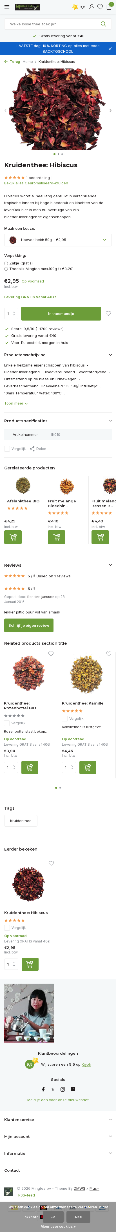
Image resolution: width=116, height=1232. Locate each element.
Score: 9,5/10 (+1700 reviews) (37, 328)
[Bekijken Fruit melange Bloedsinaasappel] (66, 487)
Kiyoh (86, 1064)
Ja (53, 1217)
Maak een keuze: (19, 228)
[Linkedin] (73, 1089)
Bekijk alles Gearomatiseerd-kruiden (36, 183)
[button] (54, 154)
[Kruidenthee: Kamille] (86, 674)
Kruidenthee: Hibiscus (26, 912)
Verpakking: (15, 255)
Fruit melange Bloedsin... (62, 503)
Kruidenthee (21, 820)
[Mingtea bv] (29, 7)
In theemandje (61, 313)
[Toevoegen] (13, 537)
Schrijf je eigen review (28, 625)
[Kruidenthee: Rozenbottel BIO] (28, 674)
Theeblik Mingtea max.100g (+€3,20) (41, 268)
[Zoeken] (104, 24)
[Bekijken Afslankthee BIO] (23, 487)
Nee (78, 1217)
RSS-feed (26, 1195)
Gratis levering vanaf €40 (33, 335)
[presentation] (5, 110)
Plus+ (94, 1188)
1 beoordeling (38, 177)
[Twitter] (53, 1089)
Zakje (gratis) (21, 263)
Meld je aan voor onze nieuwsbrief (58, 1100)
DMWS (79, 1188)
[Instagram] (63, 1089)
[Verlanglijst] (100, 7)
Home (28, 61)
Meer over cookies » (58, 1226)
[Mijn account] (91, 7)
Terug (14, 61)
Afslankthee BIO (23, 501)
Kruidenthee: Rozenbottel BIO (20, 705)
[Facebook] (43, 1089)
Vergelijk (19, 449)
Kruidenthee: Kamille (83, 703)
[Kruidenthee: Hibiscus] (29, 884)
